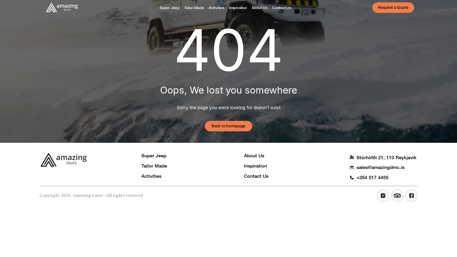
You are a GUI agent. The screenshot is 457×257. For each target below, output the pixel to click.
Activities (151, 176)
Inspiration (255, 165)
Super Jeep (153, 155)
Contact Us (256, 176)
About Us (254, 155)
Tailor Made (154, 165)
